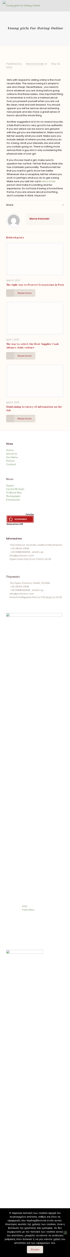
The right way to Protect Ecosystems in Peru (35, 284)
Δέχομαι (35, 1249)
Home (10, 450)
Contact (11, 464)
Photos (10, 461)
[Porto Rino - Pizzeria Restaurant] (21, 5)
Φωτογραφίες (13, 496)
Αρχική (10, 485)
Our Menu (12, 457)
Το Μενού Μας (14, 492)
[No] (65, 1233)
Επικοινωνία (13, 499)
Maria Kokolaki (35, 64)
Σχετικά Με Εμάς (15, 489)
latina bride (48, 181)
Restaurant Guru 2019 (15, 524)
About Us (11, 453)
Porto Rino (30, 514)
